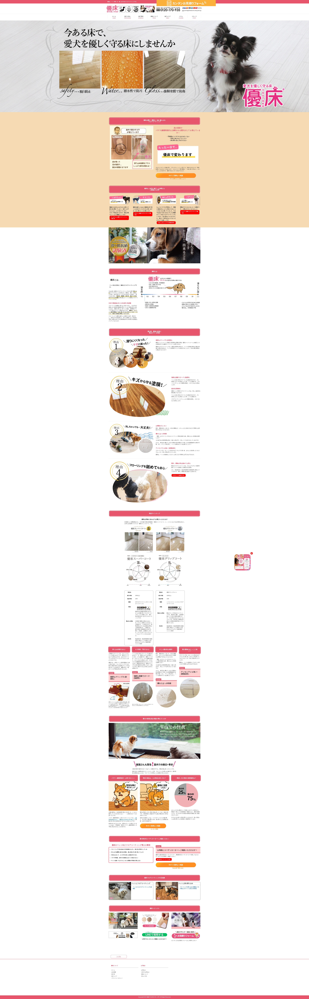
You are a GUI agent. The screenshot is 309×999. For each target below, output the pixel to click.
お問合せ (143, 970)
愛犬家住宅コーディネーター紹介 (163, 859)
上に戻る (118, 956)
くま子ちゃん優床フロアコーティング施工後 (119, 218)
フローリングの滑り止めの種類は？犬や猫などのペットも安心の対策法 (189, 887)
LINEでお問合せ (145, 972)
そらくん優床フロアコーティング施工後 (142, 214)
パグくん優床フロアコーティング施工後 (190, 212)
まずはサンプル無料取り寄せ (178, 475)
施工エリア (114, 976)
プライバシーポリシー (117, 978)
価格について (144, 974)
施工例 (113, 974)
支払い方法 (144, 976)
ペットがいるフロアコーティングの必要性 (142, 887)
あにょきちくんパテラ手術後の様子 (166, 222)
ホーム (113, 970)
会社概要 (113, 972)
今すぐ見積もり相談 (176, 175)
